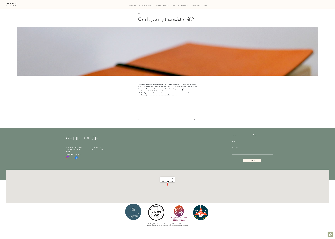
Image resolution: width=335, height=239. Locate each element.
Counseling (11, 5)
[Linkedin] (72, 157)
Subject (234, 141)
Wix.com (185, 225)
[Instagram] (67, 157)
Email (254, 135)
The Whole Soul (13, 3)
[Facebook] (76, 157)
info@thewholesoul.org (74, 154)
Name (234, 135)
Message (235, 147)
